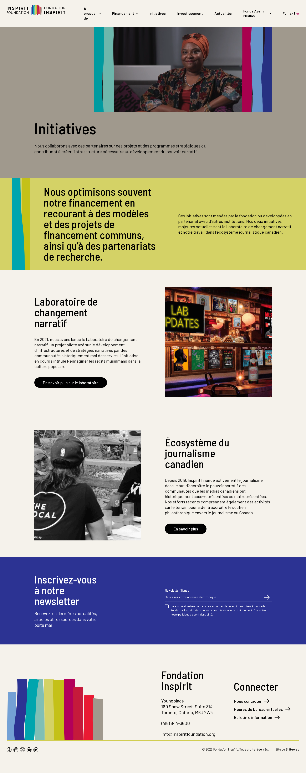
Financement (123, 13)
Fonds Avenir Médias (254, 13)
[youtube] (29, 750)
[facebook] (9, 750)
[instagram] (15, 750)
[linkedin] (35, 750)
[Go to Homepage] (36, 13)
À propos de (89, 13)
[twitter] (22, 750)
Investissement (190, 13)
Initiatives (157, 13)
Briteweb (292, 749)
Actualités (223, 13)
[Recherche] (284, 13)
